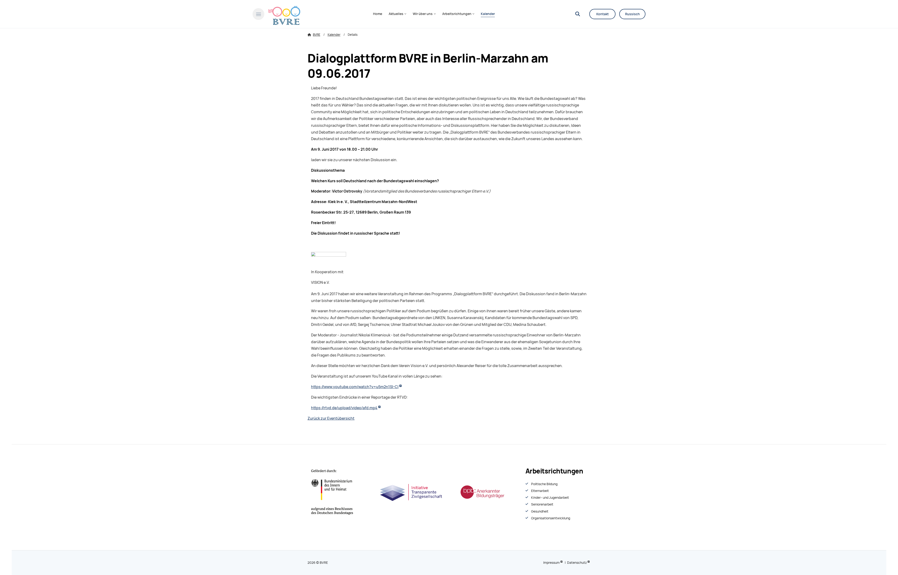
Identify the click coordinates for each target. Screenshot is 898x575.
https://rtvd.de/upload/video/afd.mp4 (344, 407)
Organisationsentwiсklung (550, 518)
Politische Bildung (544, 484)
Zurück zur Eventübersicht (331, 418)
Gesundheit (539, 511)
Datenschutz (577, 562)
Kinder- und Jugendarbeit (550, 497)
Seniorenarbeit (542, 504)
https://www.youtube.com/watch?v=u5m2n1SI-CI (354, 386)
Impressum (551, 562)
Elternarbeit (540, 491)
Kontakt (602, 14)
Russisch (632, 14)
